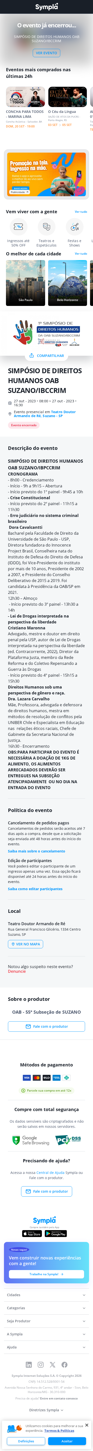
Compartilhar (50, 355)
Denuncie (17, 971)
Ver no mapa (28, 944)
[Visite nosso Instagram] (41, 1365)
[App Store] (32, 1233)
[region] (46, 1435)
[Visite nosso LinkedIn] (29, 1365)
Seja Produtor (19, 1321)
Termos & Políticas (59, 1430)
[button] (15, 1429)
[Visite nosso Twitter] (53, 1365)
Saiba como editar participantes (35, 888)
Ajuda (12, 1347)
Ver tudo (81, 211)
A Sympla (15, 1334)
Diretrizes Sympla (44, 1410)
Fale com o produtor (50, 1026)
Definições (26, 1441)
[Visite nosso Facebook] (64, 1365)
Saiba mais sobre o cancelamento (36, 851)
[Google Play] (56, 1233)
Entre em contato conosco (59, 1398)
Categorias (16, 1308)
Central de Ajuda (50, 1172)
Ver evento (46, 53)
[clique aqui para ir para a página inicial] (46, 7)
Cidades (13, 1294)
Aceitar (67, 1441)
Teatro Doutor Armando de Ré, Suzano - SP (45, 413)
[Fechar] (86, 1425)
